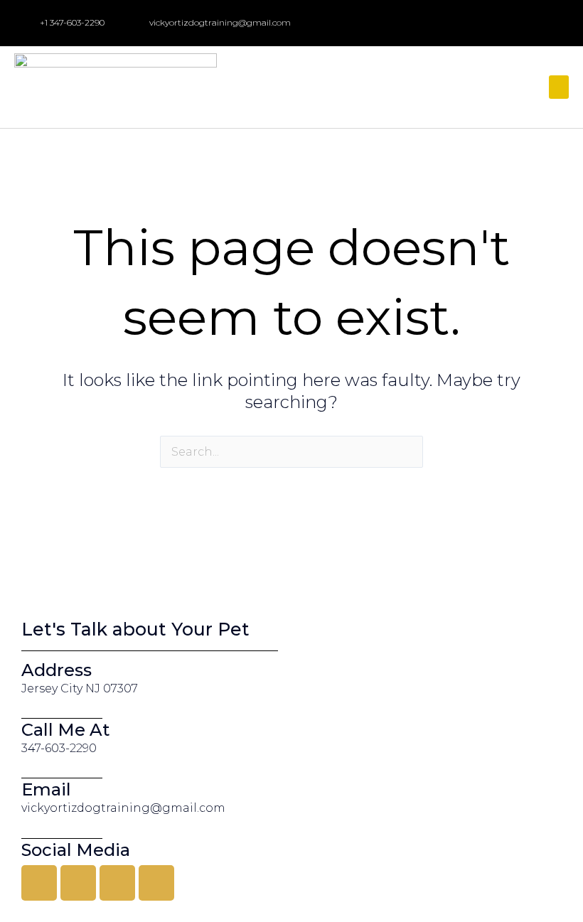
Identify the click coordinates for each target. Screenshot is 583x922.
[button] (559, 87)
